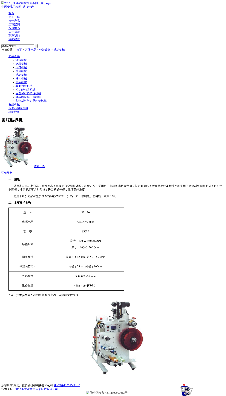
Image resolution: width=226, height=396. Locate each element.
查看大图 (39, 166)
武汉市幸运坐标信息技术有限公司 (37, 389)
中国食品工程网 (11, 6)
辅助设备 (14, 111)
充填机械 (21, 63)
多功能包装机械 (25, 89)
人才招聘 (14, 31)
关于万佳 (14, 17)
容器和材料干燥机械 (28, 97)
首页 (11, 13)
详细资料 (7, 172)
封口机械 (21, 67)
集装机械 (21, 82)
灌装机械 (21, 59)
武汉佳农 (28, 6)
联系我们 (14, 35)
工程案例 (14, 24)
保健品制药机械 (18, 108)
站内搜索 (14, 39)
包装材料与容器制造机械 (31, 100)
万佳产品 (14, 20)
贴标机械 (59, 49)
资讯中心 (14, 28)
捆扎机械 (21, 78)
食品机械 (14, 104)
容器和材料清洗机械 (28, 93)
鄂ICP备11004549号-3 (67, 385)
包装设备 (44, 49)
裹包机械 (21, 71)
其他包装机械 (24, 85)
